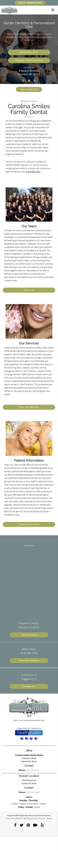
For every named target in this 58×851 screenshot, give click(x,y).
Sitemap (49, 818)
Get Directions (29, 635)
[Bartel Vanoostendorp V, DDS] (22, 738)
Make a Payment (29, 89)
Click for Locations (29, 660)
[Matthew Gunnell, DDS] (31, 738)
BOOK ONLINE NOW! (30, 3)
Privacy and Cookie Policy (14, 818)
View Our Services (29, 407)
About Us (29, 290)
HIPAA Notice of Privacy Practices (34, 818)
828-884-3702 (34, 171)
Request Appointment (29, 60)
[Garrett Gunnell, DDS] (36, 738)
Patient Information (29, 524)
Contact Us (29, 686)
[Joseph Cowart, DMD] (26, 738)
